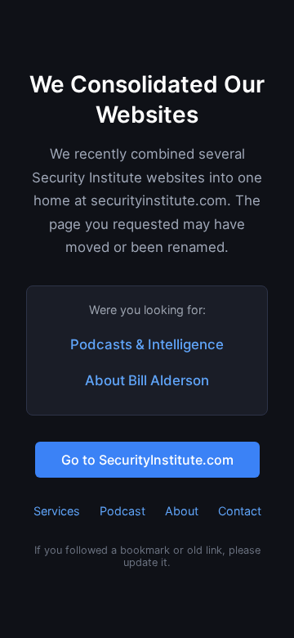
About (181, 511)
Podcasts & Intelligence (147, 344)
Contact (239, 511)
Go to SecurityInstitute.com (147, 460)
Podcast (122, 511)
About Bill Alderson (147, 380)
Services (56, 511)
